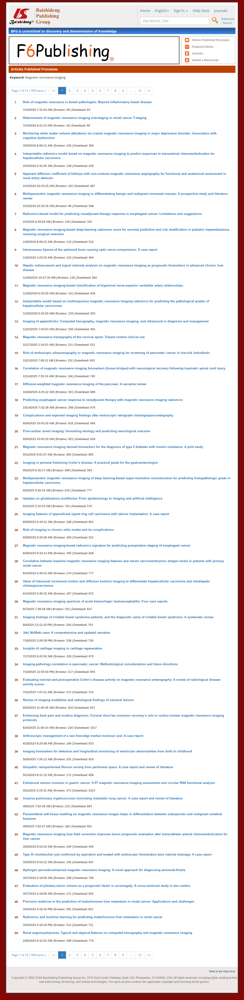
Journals (221, 10)
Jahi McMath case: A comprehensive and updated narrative (66, 632)
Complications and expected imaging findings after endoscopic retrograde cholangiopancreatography (98, 415)
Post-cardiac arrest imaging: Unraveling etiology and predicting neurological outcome (86, 431)
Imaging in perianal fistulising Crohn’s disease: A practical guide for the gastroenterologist (90, 462)
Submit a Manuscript (205, 60)
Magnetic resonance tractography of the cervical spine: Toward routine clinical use (84, 337)
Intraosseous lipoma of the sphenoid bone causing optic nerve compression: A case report (90, 249)
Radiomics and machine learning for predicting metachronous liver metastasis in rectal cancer (93, 917)
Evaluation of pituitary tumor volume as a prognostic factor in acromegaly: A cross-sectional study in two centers (106, 886)
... (131, 91)
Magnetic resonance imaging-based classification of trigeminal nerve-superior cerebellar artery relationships (103, 285)
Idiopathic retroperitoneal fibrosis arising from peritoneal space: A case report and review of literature (98, 767)
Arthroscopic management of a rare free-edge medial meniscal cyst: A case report (83, 736)
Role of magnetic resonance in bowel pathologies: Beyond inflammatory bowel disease (87, 102)
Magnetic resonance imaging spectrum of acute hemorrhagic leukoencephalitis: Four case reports (95, 601)
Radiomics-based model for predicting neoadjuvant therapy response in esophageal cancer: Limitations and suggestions (112, 214)
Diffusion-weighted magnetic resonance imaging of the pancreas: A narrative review (84, 384)
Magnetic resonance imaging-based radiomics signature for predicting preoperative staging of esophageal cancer (106, 545)
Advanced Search (227, 21)
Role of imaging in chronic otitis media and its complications (68, 530)
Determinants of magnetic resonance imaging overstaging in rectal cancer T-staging (85, 118)
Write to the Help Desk (222, 971)
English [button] (161, 10)
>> (149, 91)
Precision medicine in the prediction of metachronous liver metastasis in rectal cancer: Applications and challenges (108, 901)
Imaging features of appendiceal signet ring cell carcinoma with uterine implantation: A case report (96, 514)
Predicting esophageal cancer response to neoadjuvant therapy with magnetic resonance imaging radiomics (103, 400)
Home (145, 10)
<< (53, 91)
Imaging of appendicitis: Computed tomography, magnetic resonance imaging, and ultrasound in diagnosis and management (115, 321)
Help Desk (201, 10)
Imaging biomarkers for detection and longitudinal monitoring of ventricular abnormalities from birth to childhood (107, 751)
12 (139, 91)
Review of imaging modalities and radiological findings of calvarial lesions (78, 700)
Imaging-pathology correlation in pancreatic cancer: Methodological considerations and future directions (100, 664)
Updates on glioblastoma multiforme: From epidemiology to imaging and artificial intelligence (92, 498)
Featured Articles (203, 46)
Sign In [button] (180, 10)
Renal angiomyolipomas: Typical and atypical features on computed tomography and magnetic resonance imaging (107, 933)
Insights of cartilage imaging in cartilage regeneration (62, 648)
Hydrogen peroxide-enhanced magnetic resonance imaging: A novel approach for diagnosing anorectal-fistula (104, 870)
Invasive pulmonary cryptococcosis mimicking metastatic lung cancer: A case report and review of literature (103, 798)
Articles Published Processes (210, 40)
